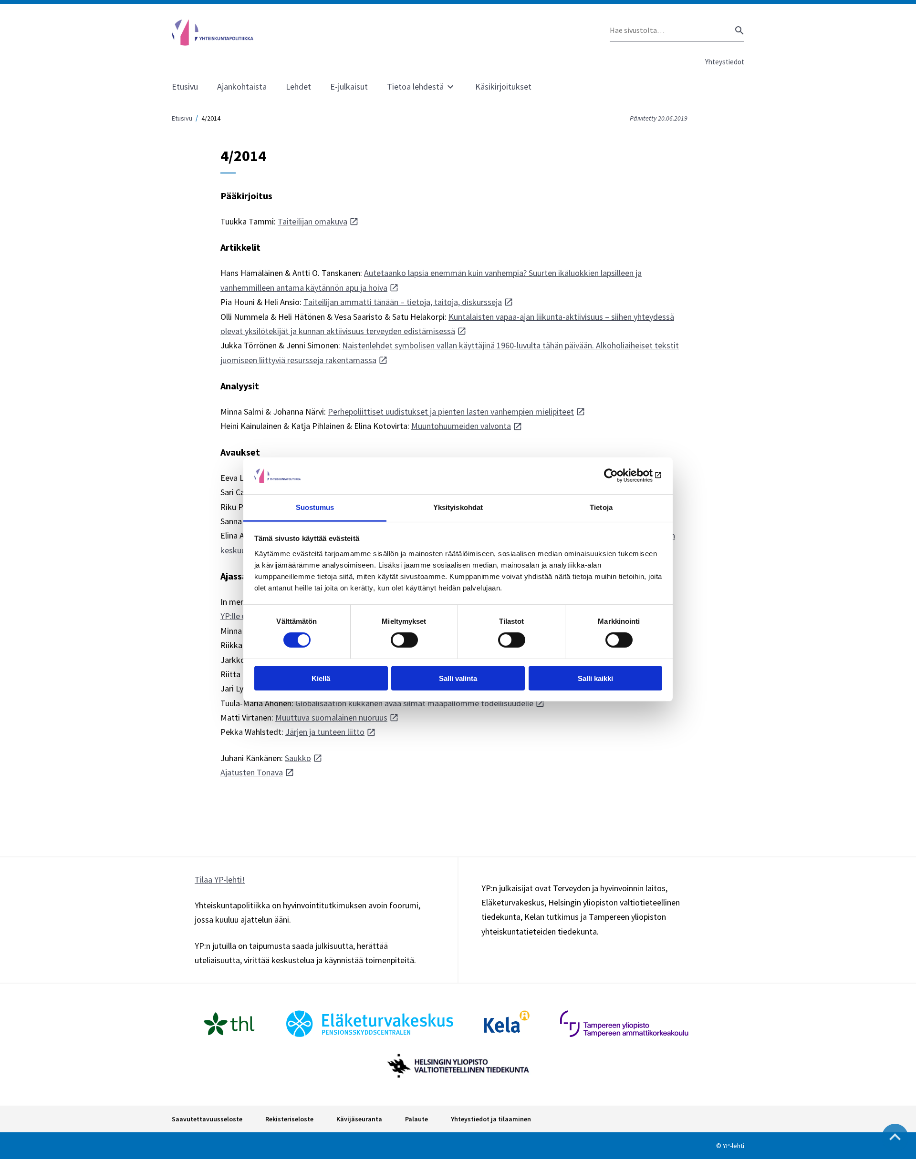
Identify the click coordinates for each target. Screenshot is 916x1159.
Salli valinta (458, 678)
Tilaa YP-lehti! (220, 879)
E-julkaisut (349, 86)
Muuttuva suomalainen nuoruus (331, 717)
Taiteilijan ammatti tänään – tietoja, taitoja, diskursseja (402, 301)
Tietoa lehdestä (415, 86)
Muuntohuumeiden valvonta (461, 425)
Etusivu (185, 86)
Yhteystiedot (724, 61)
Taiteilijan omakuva (312, 221)
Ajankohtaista (242, 86)
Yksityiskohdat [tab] (458, 507)
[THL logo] (229, 1023)
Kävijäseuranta (359, 1119)
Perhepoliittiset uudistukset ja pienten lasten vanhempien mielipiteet (451, 411)
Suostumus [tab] (315, 507)
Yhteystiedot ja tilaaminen (491, 1119)
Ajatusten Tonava (251, 772)
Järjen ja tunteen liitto (324, 731)
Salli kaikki (595, 678)
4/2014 (210, 118)
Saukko (298, 757)
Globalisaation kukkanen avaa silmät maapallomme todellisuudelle (414, 703)
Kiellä (321, 678)
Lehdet (298, 86)
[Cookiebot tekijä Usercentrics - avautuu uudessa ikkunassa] (620, 475)
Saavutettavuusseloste (207, 1119)
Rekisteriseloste (289, 1119)
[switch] (404, 640)
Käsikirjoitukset (503, 86)
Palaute (416, 1119)
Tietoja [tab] (601, 507)
